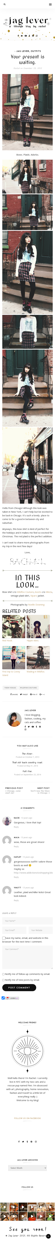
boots (38, 591)
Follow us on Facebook (27, 1118)
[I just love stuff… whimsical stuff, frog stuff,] (4, 1207)
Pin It (34, 695)
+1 (43, 695)
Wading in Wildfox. (36, 671)
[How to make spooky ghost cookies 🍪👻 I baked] (13, 1216)
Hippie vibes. (33, 640)
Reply (16, 827)
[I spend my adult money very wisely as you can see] (4, 1216)
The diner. (27, 753)
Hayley (17, 857)
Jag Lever (22, 51)
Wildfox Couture (25, 591)
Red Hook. (7, 640)
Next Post (40, 790)
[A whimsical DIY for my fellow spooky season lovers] (22, 1216)
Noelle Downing (36, 604)
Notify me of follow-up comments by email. (27, 973)
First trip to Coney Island (11, 673)
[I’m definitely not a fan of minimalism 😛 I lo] (41, 1216)
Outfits (36, 51)
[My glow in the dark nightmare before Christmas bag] (50, 1216)
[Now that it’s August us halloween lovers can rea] (32, 1216)
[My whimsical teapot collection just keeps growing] (32, 1207)
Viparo (33, 595)
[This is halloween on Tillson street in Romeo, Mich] (22, 1207)
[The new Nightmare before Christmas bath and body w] (13, 1207)
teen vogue (10, 688)
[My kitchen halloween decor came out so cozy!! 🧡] (50, 1207)
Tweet (25, 695)
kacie (17, 818)
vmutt (17, 887)
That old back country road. (27, 762)
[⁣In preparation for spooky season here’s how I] (41, 1207)
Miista (49, 591)
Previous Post (14, 790)
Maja (16, 837)
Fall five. (27, 771)
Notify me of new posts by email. (22, 979)
